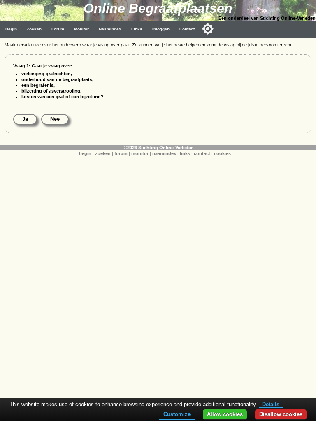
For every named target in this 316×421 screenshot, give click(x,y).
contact (202, 153)
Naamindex (110, 29)
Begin (11, 29)
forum (121, 153)
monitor (140, 153)
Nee (55, 119)
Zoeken (34, 29)
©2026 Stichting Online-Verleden (159, 147)
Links (136, 29)
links (185, 153)
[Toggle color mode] (208, 29)
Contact (187, 29)
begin (85, 153)
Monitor (81, 29)
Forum (57, 29)
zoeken (103, 153)
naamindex (164, 153)
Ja (25, 119)
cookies (222, 153)
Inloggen (161, 29)
